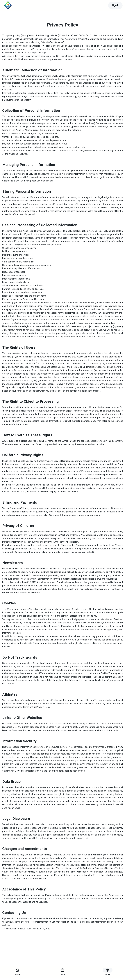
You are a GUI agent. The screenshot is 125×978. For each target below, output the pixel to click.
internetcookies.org (11, 633)
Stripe (25, 508)
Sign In (115, 5)
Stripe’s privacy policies (88, 515)
